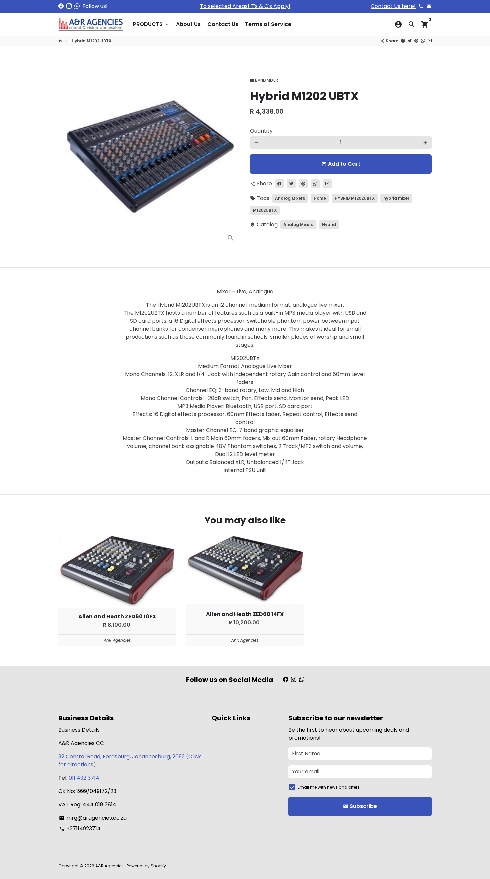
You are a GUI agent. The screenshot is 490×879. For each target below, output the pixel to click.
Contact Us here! (393, 6)
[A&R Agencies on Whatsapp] (77, 6)
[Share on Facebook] (403, 41)
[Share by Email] (430, 41)
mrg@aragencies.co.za (93, 818)
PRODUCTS (151, 24)
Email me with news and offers (329, 787)
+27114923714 (80, 828)
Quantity (261, 131)
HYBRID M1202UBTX (355, 198)
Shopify (158, 866)
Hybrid (329, 224)
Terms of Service (268, 24)
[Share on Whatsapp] (423, 41)
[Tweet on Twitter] (410, 41)
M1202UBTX (265, 210)
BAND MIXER (264, 80)
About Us (188, 24)
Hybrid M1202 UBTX (91, 41)
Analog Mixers (290, 198)
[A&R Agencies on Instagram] (69, 6)
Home (320, 198)
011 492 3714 (84, 778)
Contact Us (222, 24)
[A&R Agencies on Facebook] (61, 6)
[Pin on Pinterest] (416, 41)
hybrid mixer (396, 198)
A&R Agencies (109, 866)
